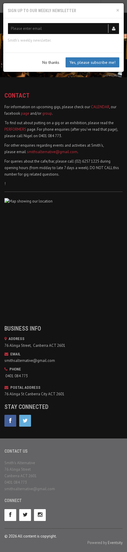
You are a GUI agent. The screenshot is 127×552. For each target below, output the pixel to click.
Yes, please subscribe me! (92, 62)
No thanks (50, 62)
